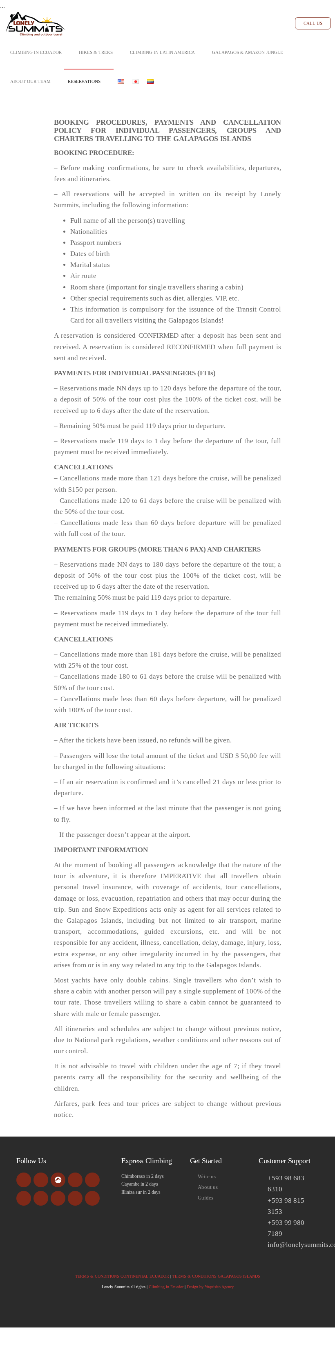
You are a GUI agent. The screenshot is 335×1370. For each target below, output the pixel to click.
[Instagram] (92, 1180)
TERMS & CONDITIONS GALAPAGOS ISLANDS (216, 1276)
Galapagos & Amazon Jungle (247, 52)
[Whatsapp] (75, 1198)
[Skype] (41, 1198)
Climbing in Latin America (162, 52)
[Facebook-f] (23, 1180)
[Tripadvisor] (41, 1180)
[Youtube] (75, 1180)
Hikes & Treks (96, 52)
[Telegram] (92, 1198)
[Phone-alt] (58, 1198)
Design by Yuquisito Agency (210, 1287)
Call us (313, 23)
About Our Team (30, 81)
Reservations (84, 81)
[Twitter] (23, 1198)
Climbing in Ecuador (36, 52)
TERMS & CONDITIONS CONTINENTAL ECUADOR (122, 1276)
